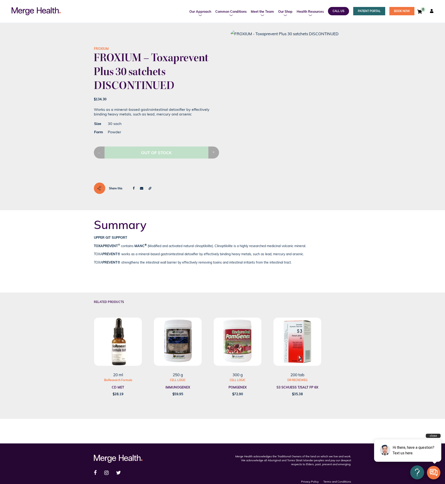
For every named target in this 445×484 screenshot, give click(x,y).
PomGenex (238, 387)
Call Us (338, 11)
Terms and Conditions (337, 481)
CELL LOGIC (178, 380)
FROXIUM (101, 49)
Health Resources (310, 12)
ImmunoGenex (177, 387)
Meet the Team (262, 12)
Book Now (402, 11)
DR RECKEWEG (297, 380)
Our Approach (200, 12)
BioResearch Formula (118, 380)
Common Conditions (231, 12)
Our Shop (285, 12)
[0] (419, 12)
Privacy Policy (310, 481)
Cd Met (118, 387)
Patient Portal (369, 11)
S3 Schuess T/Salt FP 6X (297, 387)
